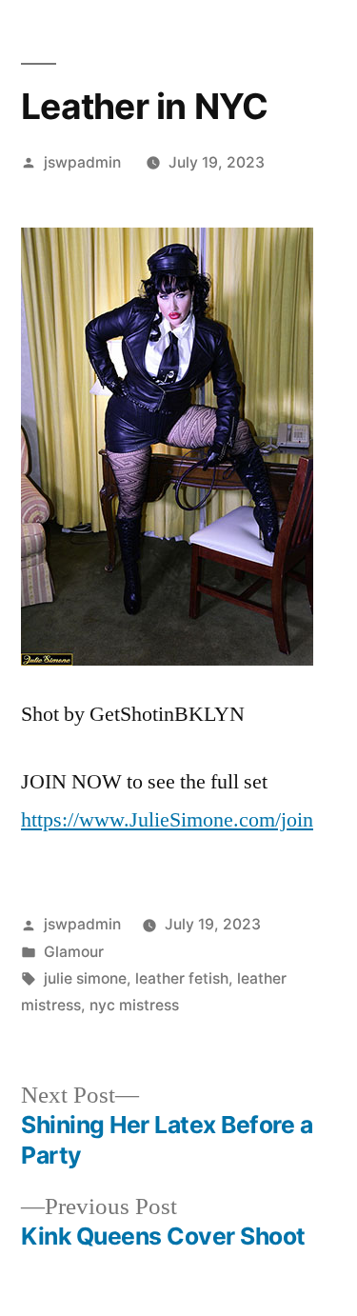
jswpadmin (82, 162)
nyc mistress (134, 1005)
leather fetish (181, 978)
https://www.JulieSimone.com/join (167, 820)
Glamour (74, 952)
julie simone (85, 978)
